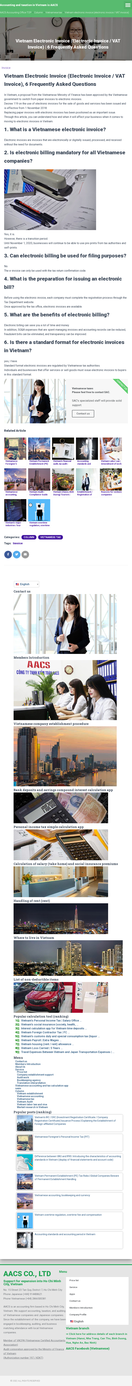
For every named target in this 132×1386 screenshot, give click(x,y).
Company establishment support (35, 1074)
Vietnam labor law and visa (32, 1104)
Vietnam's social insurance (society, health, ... (49, 1024)
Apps (72, 1294)
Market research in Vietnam (32, 1107)
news (18, 1088)
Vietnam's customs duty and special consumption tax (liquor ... (60, 1036)
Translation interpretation (31, 1083)
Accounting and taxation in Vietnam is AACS (29, 5)
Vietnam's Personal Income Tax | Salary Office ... (51, 1020)
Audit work (23, 1077)
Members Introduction (28, 1064)
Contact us (21, 1061)
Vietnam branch (77, 1328)
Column (29, 537)
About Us (20, 1066)
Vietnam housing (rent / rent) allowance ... (47, 1044)
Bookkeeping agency (29, 1080)
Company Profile (77, 1314)
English (24, 584)
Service (19, 1069)
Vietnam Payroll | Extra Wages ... (41, 1040)
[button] (128, 5)
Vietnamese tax (50, 537)
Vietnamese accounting (30, 1096)
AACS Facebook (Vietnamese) (87, 1348)
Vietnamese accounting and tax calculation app (41, 1085)
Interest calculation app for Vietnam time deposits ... (54, 1028)
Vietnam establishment (30, 1093)
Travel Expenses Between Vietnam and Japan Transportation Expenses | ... (67, 1052)
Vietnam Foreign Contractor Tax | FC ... (45, 1032)
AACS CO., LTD (27, 1274)
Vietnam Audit (25, 1101)
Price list (22, 1072)
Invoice (6, 67)
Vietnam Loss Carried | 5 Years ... (42, 1048)
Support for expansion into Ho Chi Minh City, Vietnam (32, 1282)
